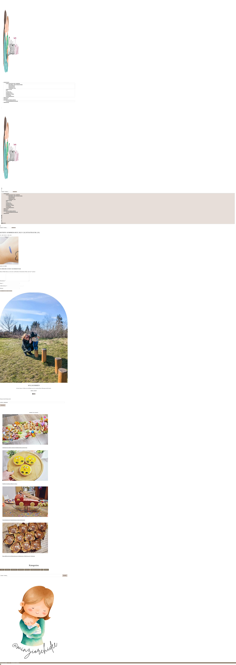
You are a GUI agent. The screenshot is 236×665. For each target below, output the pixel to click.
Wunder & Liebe (10, 205)
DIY (7, 90)
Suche (64, 575)
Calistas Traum (3, 662)
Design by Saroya (15, 662)
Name (1, 283)
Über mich (6, 97)
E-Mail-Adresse (3, 285)
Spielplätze (12, 198)
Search (15, 191)
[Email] (1, 223)
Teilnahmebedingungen (12, 101)
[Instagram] (3, 223)
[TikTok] (4, 223)
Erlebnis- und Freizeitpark (16, 84)
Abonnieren (3, 405)
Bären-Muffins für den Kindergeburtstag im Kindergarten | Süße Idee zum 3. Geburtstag (18, 556)
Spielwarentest (10, 96)
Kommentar (2, 280)
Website (1, 288)
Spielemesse (12, 85)
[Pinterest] (2, 223)
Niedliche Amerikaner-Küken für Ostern (9, 483)
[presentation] (35, 429)
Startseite (6, 82)
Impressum (6, 102)
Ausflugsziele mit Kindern (13, 83)
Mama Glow (9, 89)
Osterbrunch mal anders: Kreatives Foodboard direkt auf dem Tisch (14, 447)
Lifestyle (8, 91)
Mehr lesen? (34, 390)
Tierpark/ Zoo (12, 88)
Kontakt (6, 98)
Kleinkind (8, 95)
